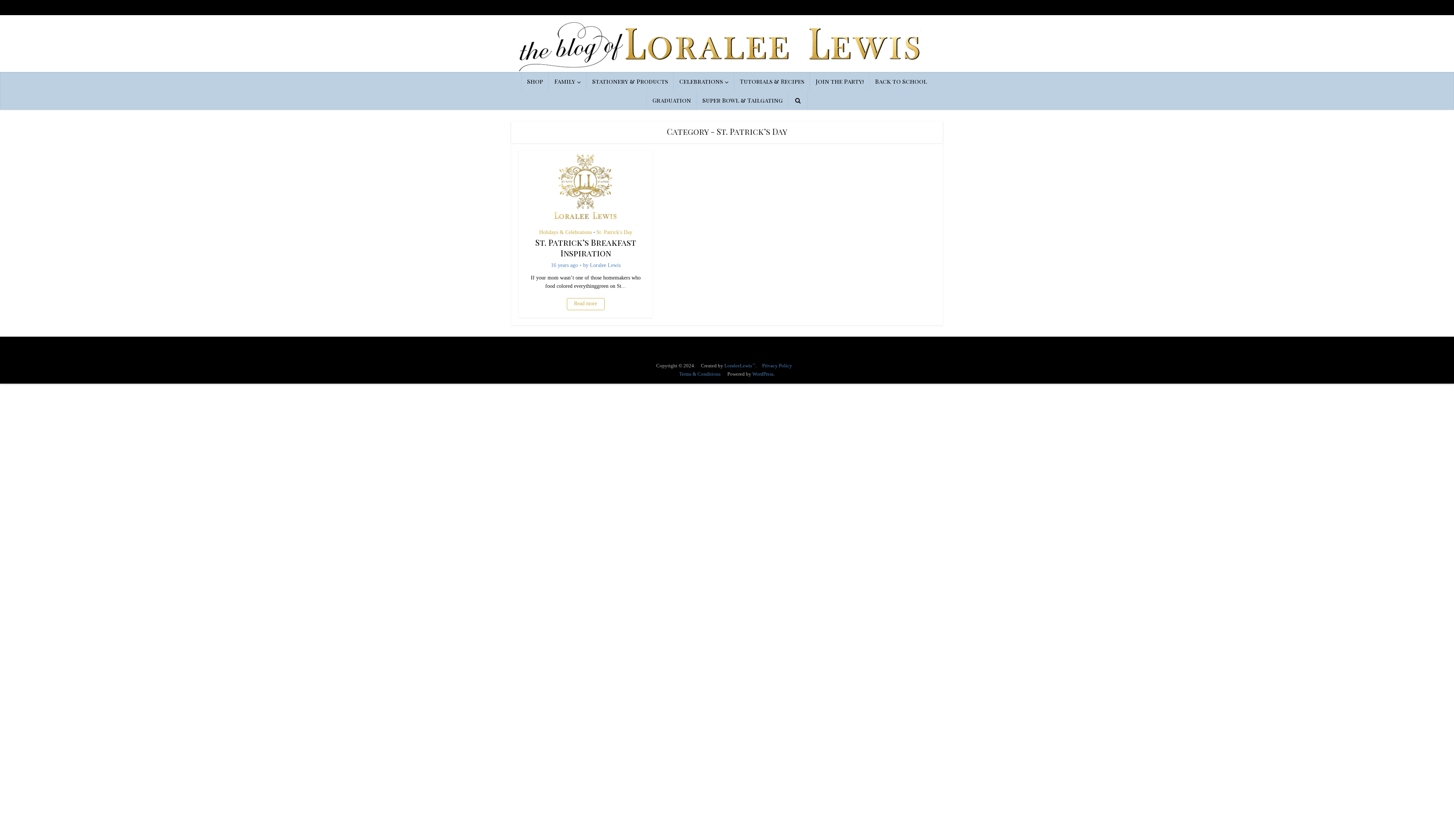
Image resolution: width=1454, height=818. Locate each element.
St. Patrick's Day (614, 232)
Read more (585, 303)
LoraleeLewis (738, 365)
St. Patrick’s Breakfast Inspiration (585, 248)
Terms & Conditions (700, 374)
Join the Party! (840, 81)
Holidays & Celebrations (565, 232)
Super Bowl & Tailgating (742, 100)
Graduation (671, 100)
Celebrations (701, 81)
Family (564, 81)
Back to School (901, 81)
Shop (535, 81)
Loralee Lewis (605, 265)
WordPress (763, 374)
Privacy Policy (777, 365)
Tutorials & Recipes (772, 81)
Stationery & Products (630, 81)
